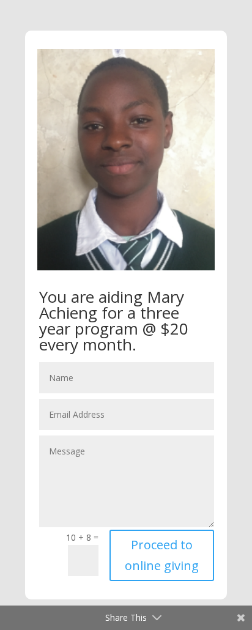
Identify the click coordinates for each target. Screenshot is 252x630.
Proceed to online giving (162, 555)
